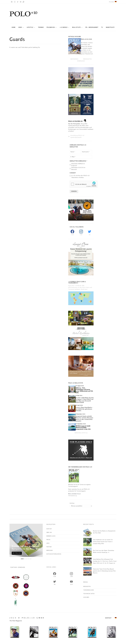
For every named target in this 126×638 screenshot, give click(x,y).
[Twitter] (17, 2)
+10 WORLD (63, 27)
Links (47, 543)
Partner (49, 546)
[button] (81, 433)
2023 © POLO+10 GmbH (27, 618)
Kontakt (111, 1)
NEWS (20, 27)
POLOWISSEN (51, 27)
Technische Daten (88, 593)
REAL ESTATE (76, 27)
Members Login (50, 536)
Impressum (49, 550)
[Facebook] (11, 2)
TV (102, 27)
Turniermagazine (88, 590)
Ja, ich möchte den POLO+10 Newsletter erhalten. (80, 176)
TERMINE (41, 27)
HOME (13, 27)
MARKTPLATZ (110, 27)
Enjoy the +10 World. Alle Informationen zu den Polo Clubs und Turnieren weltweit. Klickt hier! (80, 287)
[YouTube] (20, 2)
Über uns (49, 532)
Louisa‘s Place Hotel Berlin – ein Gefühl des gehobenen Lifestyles (84, 409)
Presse (48, 539)
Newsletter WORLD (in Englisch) (78, 164)
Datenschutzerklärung (53, 554)
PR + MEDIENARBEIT (91, 27)
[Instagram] (14, 2)
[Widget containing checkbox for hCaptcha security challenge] (83, 184)
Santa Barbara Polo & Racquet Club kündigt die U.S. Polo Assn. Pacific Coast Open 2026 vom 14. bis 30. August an (104, 561)
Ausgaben (86, 597)
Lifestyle (30, 27)
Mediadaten (87, 586)
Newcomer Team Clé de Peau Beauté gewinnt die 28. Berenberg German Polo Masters (104, 570)
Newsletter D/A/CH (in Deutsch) (78, 168)
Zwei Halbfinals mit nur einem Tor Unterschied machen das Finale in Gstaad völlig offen (103, 541)
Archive (72, 503)
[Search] (23, 1)
